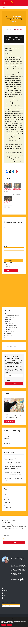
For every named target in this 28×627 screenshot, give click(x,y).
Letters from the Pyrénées (11, 327)
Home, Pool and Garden (11, 325)
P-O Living (7, 310)
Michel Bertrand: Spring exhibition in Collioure (17, 189)
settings (11, 622)
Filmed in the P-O (9, 317)
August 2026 (8, 494)
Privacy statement (17, 538)
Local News (8, 329)
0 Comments (18, 29)
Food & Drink (8, 319)
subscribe (15, 264)
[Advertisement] (14, 291)
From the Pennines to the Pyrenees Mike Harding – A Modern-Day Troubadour (13, 468)
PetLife (7, 337)
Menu (4, 7)
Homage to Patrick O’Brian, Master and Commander (8, 203)
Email (5, 253)
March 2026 (8, 507)
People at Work (9, 335)
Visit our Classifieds (9, 421)
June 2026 (7, 500)
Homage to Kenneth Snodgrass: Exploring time (14, 18)
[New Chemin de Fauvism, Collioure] (8, 185)
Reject (9, 624)
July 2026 (7, 497)
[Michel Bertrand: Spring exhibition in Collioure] (17, 185)
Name (5, 246)
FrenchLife (7, 321)
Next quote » (7, 443)
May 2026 (7, 502)
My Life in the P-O (9, 331)
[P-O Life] (8, 3)
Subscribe (14, 383)
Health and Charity (9, 323)
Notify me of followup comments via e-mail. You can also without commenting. (13, 264)
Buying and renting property (12, 315)
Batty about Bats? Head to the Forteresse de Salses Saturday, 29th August (12, 474)
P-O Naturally (8, 333)
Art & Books (8, 313)
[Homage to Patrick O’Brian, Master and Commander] (8, 198)
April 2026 (7, 505)
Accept (4, 624)
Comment (6, 228)
